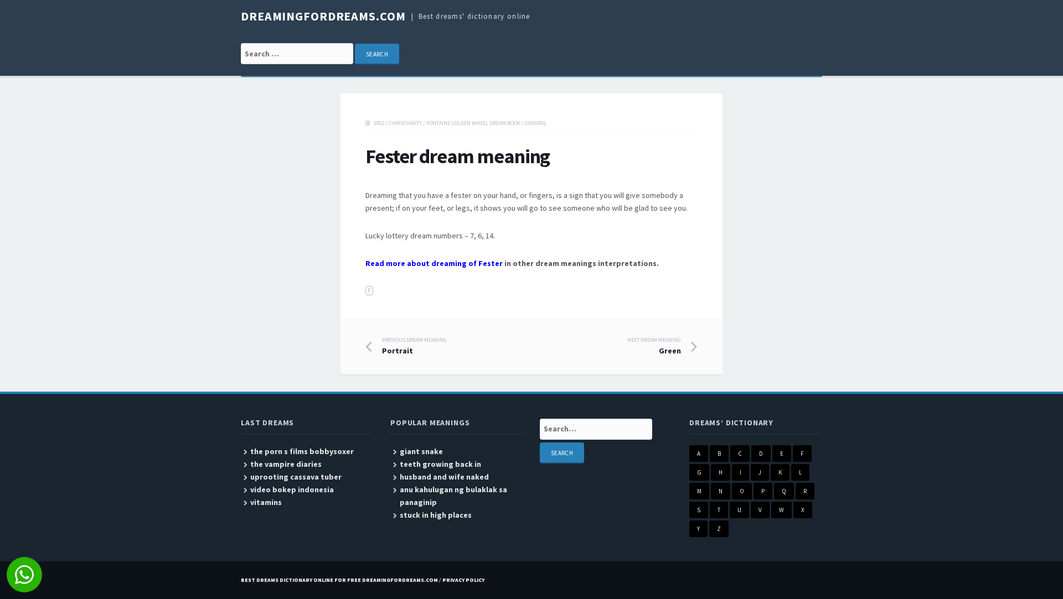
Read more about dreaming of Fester (434, 263)
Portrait (414, 346)
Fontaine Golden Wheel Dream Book (473, 123)
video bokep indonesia (292, 489)
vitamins (266, 502)
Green (654, 346)
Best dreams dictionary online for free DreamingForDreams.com (339, 580)
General (535, 123)
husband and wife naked (444, 477)
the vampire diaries (286, 464)
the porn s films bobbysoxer (302, 451)
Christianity (405, 123)
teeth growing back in (440, 464)
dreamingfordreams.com (323, 16)
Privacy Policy (463, 580)
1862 (379, 123)
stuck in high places (436, 515)
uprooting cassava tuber (296, 477)
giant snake (421, 451)
